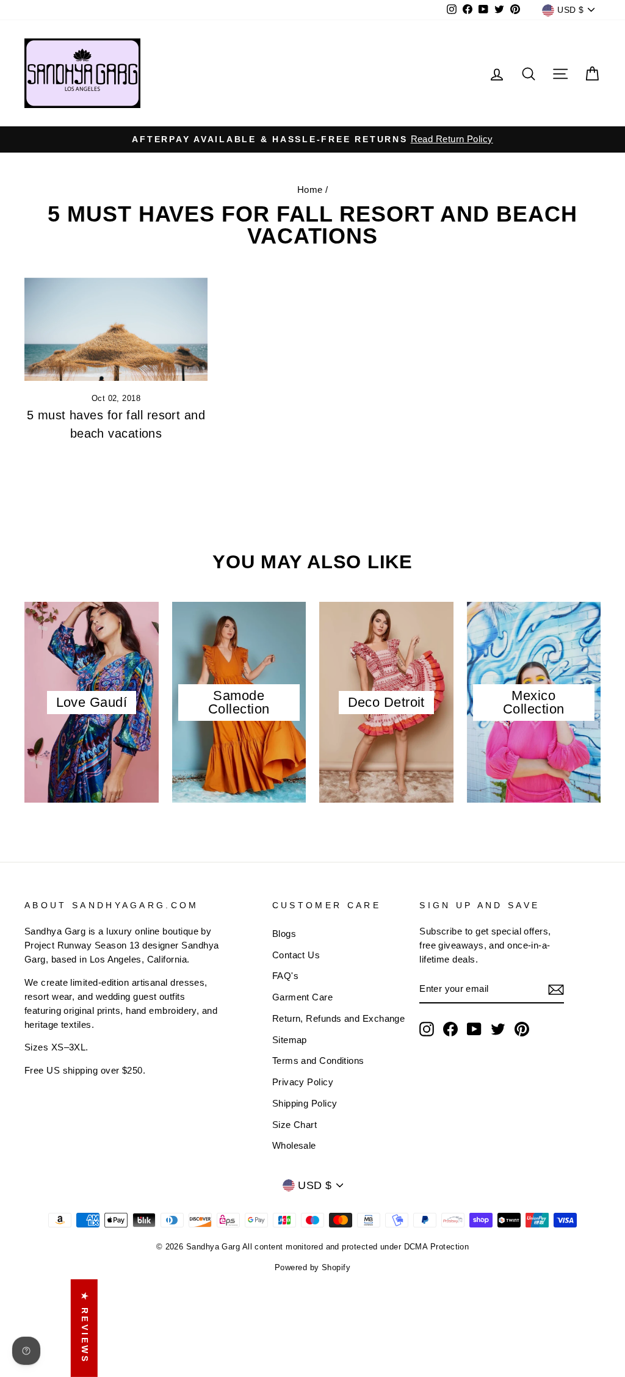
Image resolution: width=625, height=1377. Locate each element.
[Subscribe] (556, 989)
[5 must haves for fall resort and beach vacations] (116, 329)
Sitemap (289, 1040)
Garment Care (302, 997)
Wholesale (294, 1145)
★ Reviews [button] (85, 1328)
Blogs (284, 933)
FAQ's (285, 975)
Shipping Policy (305, 1103)
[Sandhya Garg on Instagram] (426, 1029)
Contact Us (296, 955)
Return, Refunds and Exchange (338, 1018)
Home (310, 189)
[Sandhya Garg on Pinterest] (522, 1029)
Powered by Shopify (312, 1267)
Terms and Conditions (318, 1060)
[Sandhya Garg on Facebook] (450, 1029)
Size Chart (294, 1124)
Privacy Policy (302, 1082)
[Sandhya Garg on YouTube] (474, 1029)
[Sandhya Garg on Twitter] (498, 1029)
